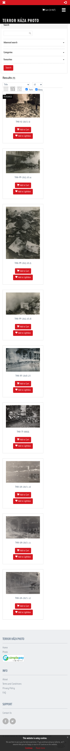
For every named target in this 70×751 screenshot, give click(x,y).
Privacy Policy (9, 688)
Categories (8, 52)
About (5, 679)
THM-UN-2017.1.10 (23, 487)
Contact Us (7, 713)
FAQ (4, 692)
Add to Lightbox (24, 136)
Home (5, 647)
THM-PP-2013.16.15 (23, 263)
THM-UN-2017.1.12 (23, 598)
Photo (5, 652)
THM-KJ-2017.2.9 (23, 122)
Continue (28, 748)
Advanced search (10, 42)
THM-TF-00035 (23, 432)
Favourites (8, 59)
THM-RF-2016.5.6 (22, 376)
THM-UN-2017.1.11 (23, 543)
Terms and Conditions (12, 684)
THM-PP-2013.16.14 (23, 177)
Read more (40, 748)
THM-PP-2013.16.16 (23, 319)
